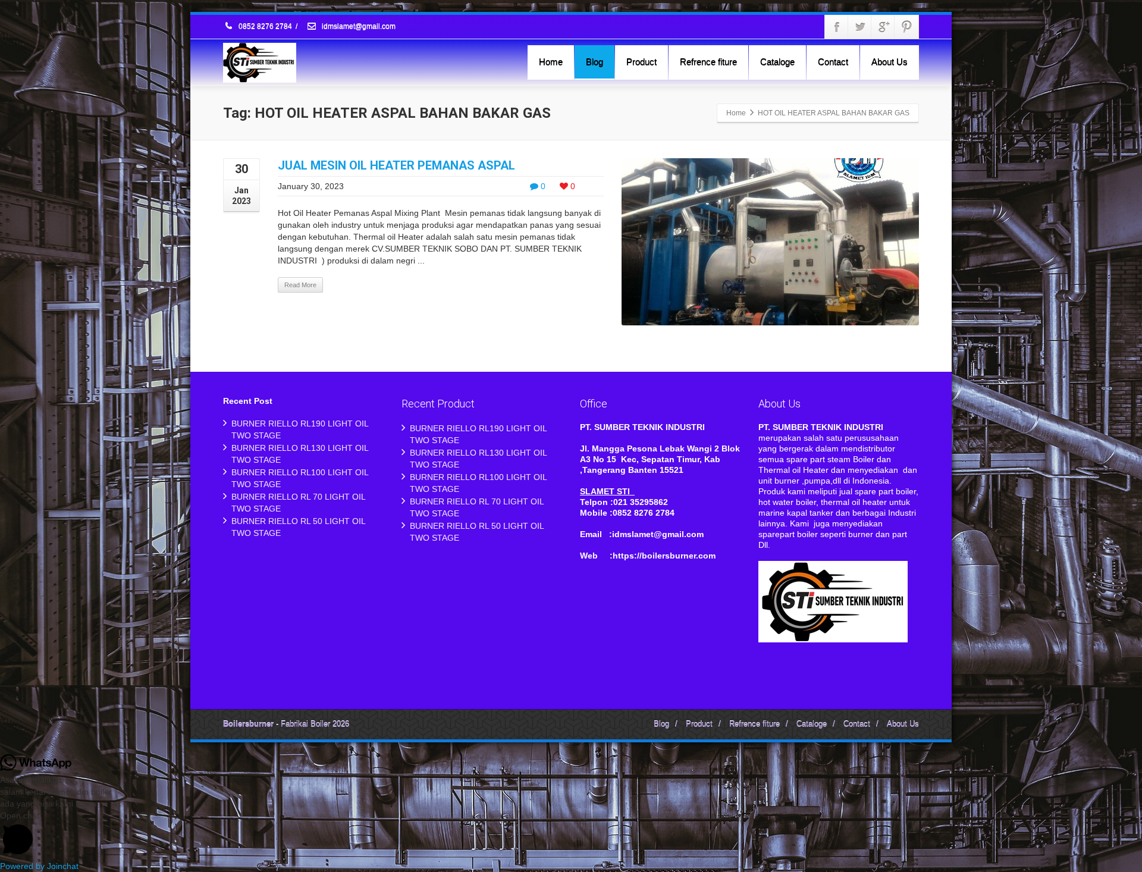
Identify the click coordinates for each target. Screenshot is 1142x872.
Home (551, 62)
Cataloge (777, 62)
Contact (833, 62)
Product (641, 62)
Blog (594, 62)
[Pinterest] (906, 27)
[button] (571, 835)
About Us (889, 62)
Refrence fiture (708, 62)
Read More (300, 284)
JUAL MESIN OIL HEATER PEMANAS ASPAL (396, 165)
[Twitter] (860, 27)
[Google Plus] (883, 27)
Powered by (39, 866)
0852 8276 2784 (265, 27)
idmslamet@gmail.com (358, 27)
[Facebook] (837, 27)
